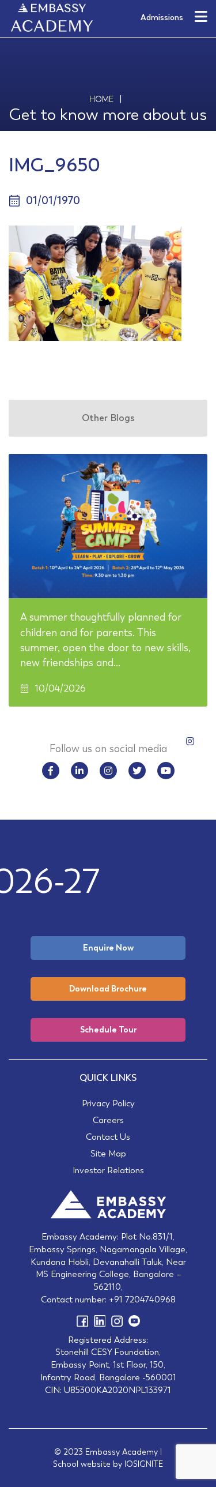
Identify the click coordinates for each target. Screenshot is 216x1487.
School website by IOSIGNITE (108, 1464)
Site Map (108, 1153)
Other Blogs (108, 418)
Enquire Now (108, 947)
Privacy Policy (108, 1103)
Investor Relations (108, 1170)
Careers (108, 1119)
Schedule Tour (108, 1029)
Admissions (162, 17)
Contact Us (108, 1136)
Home (101, 99)
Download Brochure (108, 988)
